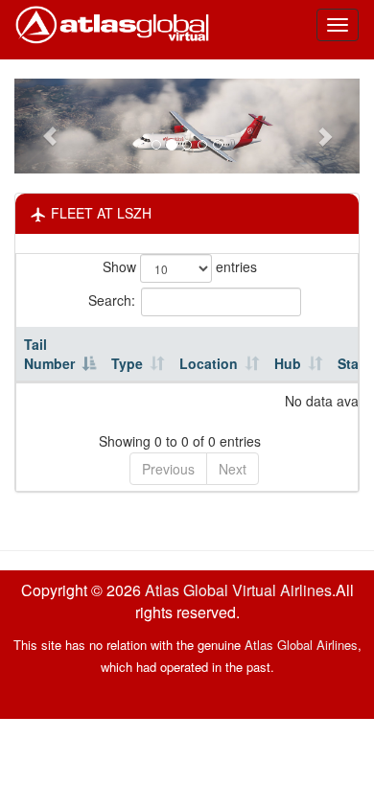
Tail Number (49, 354)
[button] (40, 126)
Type (127, 363)
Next (232, 468)
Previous (168, 468)
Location (208, 363)
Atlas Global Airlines (301, 645)
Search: (111, 300)
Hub (287, 363)
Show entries (180, 266)
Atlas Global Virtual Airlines (238, 590)
